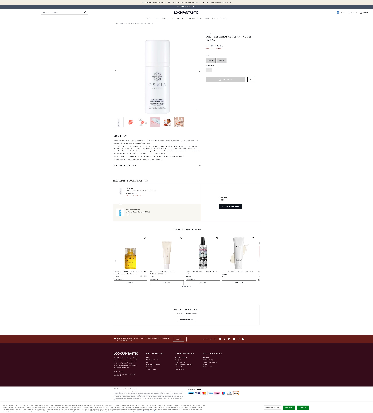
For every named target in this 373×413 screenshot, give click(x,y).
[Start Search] (85, 12)
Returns (148, 362)
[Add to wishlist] (251, 79)
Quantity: (210, 66)
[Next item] (257, 261)
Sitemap (205, 364)
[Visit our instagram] (229, 339)
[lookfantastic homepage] (186, 12)
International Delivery (153, 364)
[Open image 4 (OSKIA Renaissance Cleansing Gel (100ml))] (155, 122)
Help (147, 357)
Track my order (151, 369)
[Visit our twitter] (224, 339)
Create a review (186, 319)
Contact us (150, 367)
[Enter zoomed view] (197, 110)
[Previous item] (115, 261)
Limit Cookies (289, 407)
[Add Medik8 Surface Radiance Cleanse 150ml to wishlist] (253, 238)
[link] (352, 12)
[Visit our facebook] (220, 339)
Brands (122, 23)
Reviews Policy (179, 369)
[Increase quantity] (222, 70)
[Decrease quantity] (209, 70)
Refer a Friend (207, 367)
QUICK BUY (130, 283)
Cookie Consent (119, 372)
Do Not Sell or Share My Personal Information (124, 374)
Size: (208, 56)
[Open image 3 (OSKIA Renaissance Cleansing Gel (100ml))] (143, 122)
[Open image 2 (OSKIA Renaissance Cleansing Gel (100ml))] (131, 122)
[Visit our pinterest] (243, 339)
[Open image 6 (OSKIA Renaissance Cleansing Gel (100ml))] (179, 122)
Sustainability (179, 367)
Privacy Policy (179, 360)
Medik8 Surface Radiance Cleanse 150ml (237, 272)
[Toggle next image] (199, 71)
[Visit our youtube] (234, 339)
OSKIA (209, 33)
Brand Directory (208, 360)
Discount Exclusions (152, 360)
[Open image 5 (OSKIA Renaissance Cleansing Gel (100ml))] (167, 122)
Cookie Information (181, 362)
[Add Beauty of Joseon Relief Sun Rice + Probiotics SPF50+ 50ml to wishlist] (181, 238)
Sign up (178, 339)
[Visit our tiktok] (238, 339)
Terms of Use (152, 411)
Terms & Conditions (181, 357)
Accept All (303, 407)
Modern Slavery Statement (183, 364)
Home (116, 23)
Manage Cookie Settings (272, 407)
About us (206, 357)
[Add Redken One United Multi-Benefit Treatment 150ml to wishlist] (217, 238)
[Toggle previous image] (115, 71)
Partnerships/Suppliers (210, 362)
